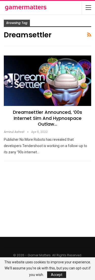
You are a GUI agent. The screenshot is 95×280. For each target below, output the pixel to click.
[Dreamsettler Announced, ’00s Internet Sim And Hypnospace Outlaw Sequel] (47, 80)
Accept (56, 275)
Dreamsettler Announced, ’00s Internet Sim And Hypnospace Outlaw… (47, 118)
